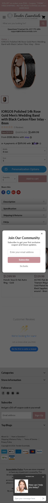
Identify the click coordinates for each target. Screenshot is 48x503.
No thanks (24, 266)
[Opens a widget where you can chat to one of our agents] (29, 487)
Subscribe (24, 260)
